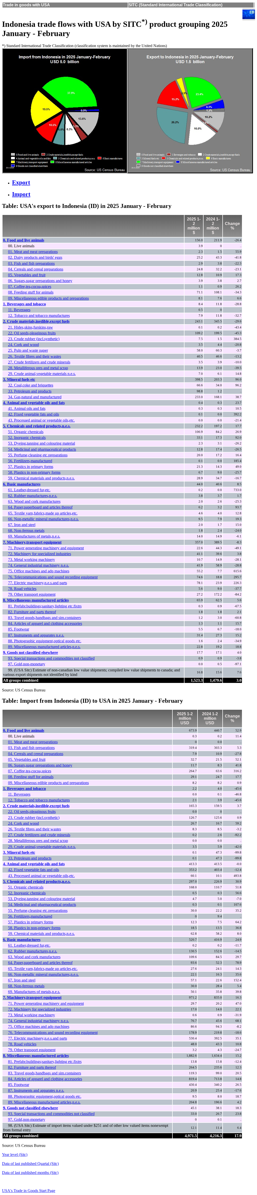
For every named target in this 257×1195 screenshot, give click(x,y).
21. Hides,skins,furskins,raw (30, 327)
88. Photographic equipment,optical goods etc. (44, 641)
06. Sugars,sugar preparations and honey (40, 281)
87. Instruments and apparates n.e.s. (36, 635)
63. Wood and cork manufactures (34, 501)
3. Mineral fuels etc (19, 379)
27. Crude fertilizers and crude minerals (39, 362)
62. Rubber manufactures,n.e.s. (32, 496)
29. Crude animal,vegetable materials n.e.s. (42, 374)
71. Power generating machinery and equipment (46, 548)
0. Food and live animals (23, 240)
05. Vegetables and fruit (26, 275)
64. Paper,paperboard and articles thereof (40, 507)
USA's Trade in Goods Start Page (28, 1190)
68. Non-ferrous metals (26, 530)
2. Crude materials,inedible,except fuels (36, 321)
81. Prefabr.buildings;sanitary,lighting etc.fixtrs (45, 606)
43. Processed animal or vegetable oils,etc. (41, 420)
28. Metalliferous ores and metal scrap (38, 368)
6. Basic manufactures (21, 484)
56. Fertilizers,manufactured (30, 461)
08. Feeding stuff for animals (30, 292)
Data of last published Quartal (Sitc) (30, 1163)
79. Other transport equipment (31, 594)
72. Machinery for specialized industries (39, 554)
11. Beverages (19, 310)
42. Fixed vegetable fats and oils (33, 414)
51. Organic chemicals (25, 432)
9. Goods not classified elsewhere (30, 652)
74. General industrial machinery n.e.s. (38, 565)
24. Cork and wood (23, 344)
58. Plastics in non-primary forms (34, 472)
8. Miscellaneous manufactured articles (36, 600)
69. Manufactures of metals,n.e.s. (34, 536)
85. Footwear (18, 629)
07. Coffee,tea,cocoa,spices (29, 286)
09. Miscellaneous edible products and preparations (48, 298)
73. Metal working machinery (31, 559)
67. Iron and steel (21, 525)
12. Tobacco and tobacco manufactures (39, 315)
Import (21, 194)
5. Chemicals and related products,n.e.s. (37, 426)
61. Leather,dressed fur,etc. (29, 490)
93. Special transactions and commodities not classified (51, 658)
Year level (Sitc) (14, 1154)
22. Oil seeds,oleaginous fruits (32, 333)
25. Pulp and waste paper (28, 350)
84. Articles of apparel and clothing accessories (45, 623)
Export (21, 182)
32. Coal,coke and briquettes (30, 385)
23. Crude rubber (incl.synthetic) (33, 339)
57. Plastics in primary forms (30, 466)
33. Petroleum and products (29, 391)
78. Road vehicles (22, 588)
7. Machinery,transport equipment (32, 542)
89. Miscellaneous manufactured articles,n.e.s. (44, 647)
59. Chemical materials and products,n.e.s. (41, 478)
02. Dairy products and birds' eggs (35, 257)
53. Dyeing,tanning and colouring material (41, 443)
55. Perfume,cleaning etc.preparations (38, 455)
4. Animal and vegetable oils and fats (34, 403)
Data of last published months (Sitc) (30, 1172)
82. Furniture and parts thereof (32, 612)
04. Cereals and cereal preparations (35, 269)
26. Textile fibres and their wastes (34, 356)
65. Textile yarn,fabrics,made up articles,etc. (43, 513)
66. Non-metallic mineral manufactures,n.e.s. (43, 519)
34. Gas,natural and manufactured (34, 397)
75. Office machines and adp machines (38, 571)
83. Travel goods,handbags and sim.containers (44, 618)
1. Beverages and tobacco (24, 304)
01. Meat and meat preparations (33, 252)
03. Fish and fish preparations (31, 263)
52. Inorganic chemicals (27, 437)
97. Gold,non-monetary (26, 664)
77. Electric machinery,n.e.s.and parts (37, 583)
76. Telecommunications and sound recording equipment (53, 577)
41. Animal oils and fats (26, 408)
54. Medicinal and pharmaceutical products (42, 449)
